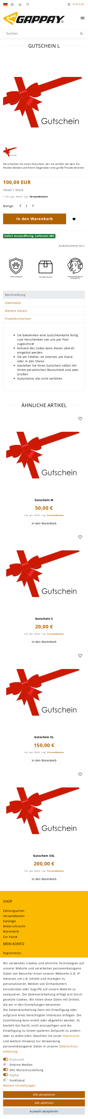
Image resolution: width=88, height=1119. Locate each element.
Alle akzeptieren (44, 1095)
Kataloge (9, 921)
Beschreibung (15, 295)
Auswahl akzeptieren (44, 1111)
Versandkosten (38, 196)
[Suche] (81, 34)
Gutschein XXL (44, 855)
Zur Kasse (10, 937)
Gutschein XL (44, 737)
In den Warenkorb (34, 218)
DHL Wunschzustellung (26, 1070)
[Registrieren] (19, 4)
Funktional (17, 1080)
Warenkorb (11, 931)
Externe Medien (21, 1065)
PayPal (14, 1075)
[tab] (44, 295)
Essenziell (17, 1059)
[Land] (6, 4)
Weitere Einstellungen (19, 1085)
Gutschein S (44, 618)
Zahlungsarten (14, 911)
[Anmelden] (12, 4)
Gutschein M (44, 500)
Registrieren (12, 953)
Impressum (71, 1036)
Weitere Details (16, 311)
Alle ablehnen (44, 1103)
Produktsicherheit (18, 319)
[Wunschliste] (27, 4)
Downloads (13, 303)
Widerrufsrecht (14, 926)
